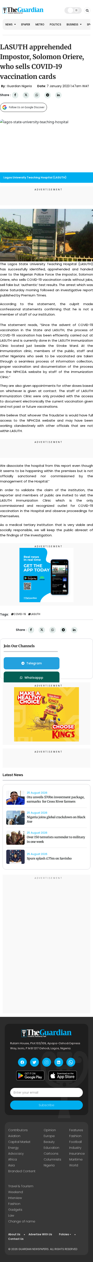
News (9, 24)
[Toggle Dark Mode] (73, 10)
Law (11, 1215)
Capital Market (19, 1142)
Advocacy (16, 1153)
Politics (55, 24)
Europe (49, 1136)
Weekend (15, 1192)
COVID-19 (20, 614)
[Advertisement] (46, 945)
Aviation (14, 1136)
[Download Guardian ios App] (63, 1075)
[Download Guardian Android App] (30, 1075)
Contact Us (16, 1239)
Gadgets (15, 1209)
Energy (13, 1148)
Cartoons (51, 1153)
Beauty (49, 1142)
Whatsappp (33, 677)
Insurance (77, 1153)
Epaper (25, 24)
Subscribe (46, 1105)
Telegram (34, 663)
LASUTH (35, 614)
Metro (39, 24)
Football (75, 1142)
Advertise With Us (40, 1234)
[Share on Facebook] (15, 95)
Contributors (18, 1130)
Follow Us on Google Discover (27, 107)
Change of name (21, 1221)
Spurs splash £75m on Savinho (49, 858)
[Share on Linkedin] (58, 95)
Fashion (75, 1136)
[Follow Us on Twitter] (34, 1062)
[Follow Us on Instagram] (46, 1062)
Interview (15, 1198)
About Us (14, 1234)
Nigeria (49, 1165)
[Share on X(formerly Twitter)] (25, 95)
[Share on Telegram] (47, 95)
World (73, 1165)
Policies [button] (64, 1234)
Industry (75, 1148)
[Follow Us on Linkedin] (58, 1062)
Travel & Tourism (20, 1186)
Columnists (52, 1159)
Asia (11, 1165)
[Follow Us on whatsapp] (70, 1062)
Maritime (76, 1159)
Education (51, 1148)
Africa (12, 1159)
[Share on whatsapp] (36, 95)
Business (73, 24)
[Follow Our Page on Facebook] (22, 1062)
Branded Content (21, 1171)
